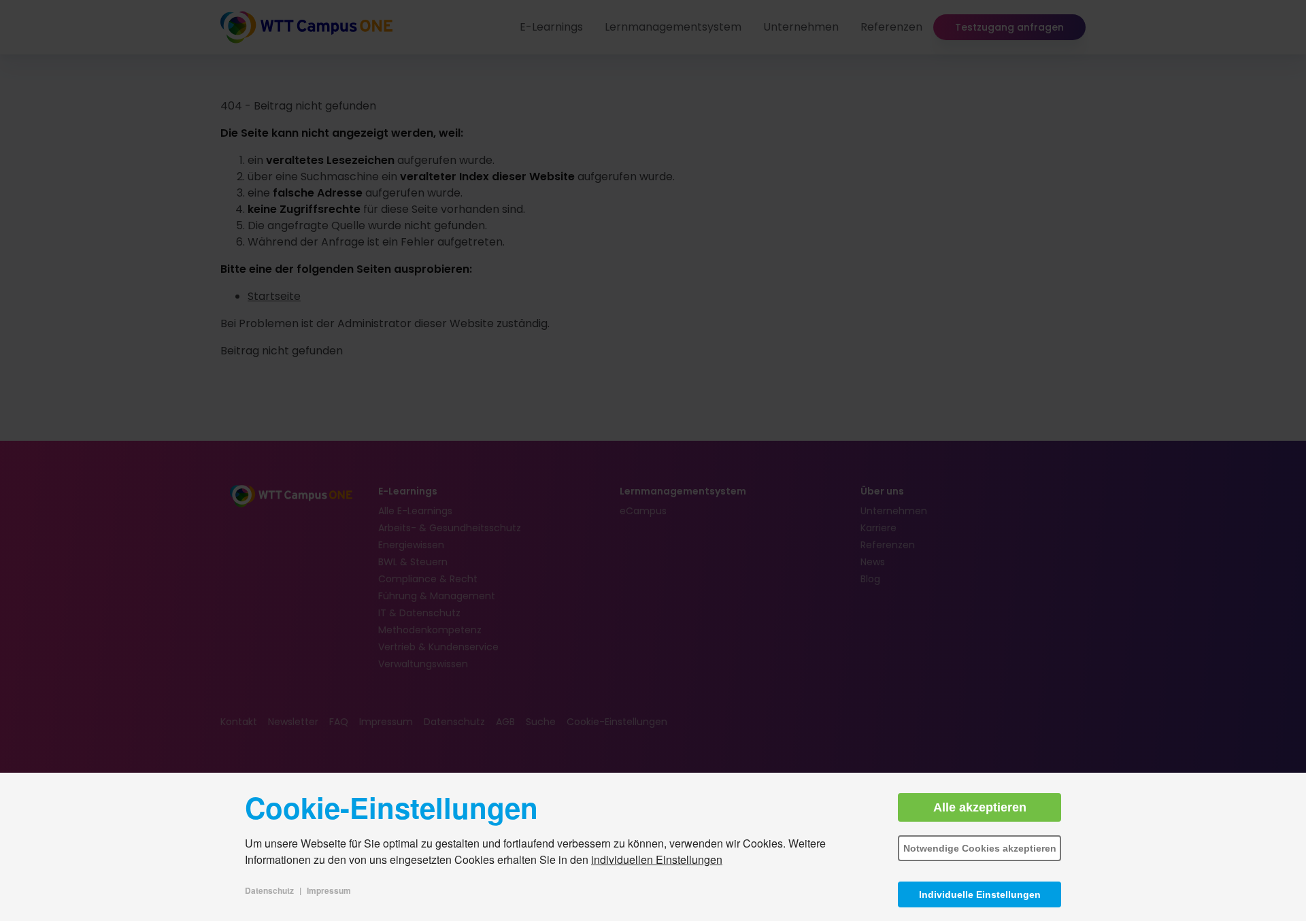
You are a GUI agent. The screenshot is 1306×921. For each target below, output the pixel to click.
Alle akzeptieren (979, 807)
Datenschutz (269, 890)
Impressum (329, 890)
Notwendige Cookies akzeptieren (979, 848)
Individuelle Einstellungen (980, 894)
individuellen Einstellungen (656, 859)
